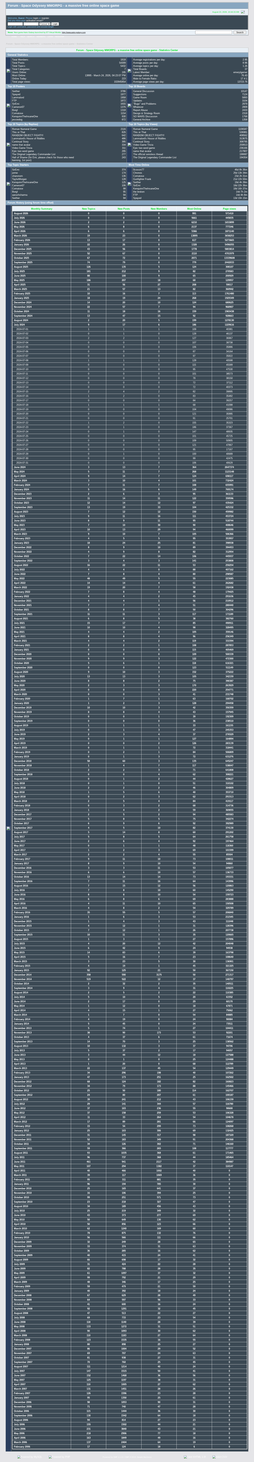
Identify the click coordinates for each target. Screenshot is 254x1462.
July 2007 (19, 1371)
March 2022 (20, 587)
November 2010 (22, 1193)
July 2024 (19, 324)
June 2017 (19, 841)
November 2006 (22, 1406)
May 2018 (19, 792)
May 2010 (19, 1219)
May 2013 (19, 1059)
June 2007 (19, 1375)
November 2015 (22, 925)
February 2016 (21, 912)
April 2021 (19, 636)
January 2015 (21, 970)
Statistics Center (85, 44)
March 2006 (20, 1442)
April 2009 (19, 1277)
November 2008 (22, 1299)
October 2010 (21, 1197)
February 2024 (21, 485)
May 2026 (19, 226)
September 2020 (22, 667)
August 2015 (20, 939)
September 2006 (22, 1415)
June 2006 (19, 1428)
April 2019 (19, 743)
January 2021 (21, 649)
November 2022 (22, 551)
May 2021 (19, 632)
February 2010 (21, 1233)
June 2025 (19, 275)
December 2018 (22, 761)
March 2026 (20, 235)
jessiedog (17, 119)
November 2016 (22, 872)
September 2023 (22, 507)
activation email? (34, 20)
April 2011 (19, 1170)
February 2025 (21, 293)
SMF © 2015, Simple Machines (138, 1457)
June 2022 (19, 574)
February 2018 (21, 805)
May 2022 (19, 578)
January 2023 (21, 543)
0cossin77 (138, 169)
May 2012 (19, 1112)
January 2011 (21, 1184)
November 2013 (22, 1032)
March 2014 (20, 1014)
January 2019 (21, 756)
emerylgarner (240, 72)
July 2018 (19, 783)
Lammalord (18, 97)
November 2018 (22, 765)
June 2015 (19, 948)
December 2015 (22, 921)
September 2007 (22, 1362)
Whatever (138, 107)
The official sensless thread (148, 154)
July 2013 (19, 1050)
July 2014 (19, 997)
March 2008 (20, 1335)
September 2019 (22, 721)
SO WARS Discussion (145, 116)
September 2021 (22, 614)
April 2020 (19, 689)
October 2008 (21, 1304)
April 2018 (19, 796)
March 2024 (20, 480)
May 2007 (19, 1380)
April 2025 (19, 284)
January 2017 (21, 863)
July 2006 (19, 1424)
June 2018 (19, 787)
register (45, 18)
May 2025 (19, 280)
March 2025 (20, 289)
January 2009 (21, 1290)
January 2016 (21, 916)
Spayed (16, 94)
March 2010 (20, 1228)
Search (30, 37)
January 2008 (21, 1344)
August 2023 (20, 511)
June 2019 (19, 734)
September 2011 (22, 1148)
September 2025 (22, 262)
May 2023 (19, 525)
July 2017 (19, 836)
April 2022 (19, 583)
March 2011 (20, 1175)
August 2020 (20, 672)
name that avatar (21, 144)
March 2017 (20, 854)
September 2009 (22, 1255)
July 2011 (19, 1157)
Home (14, 37)
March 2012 (20, 1121)
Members (41, 37)
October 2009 (21, 1250)
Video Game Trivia (22, 148)
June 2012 (19, 1108)
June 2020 (19, 681)
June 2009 (19, 1268)
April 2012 (19, 1117)
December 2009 (22, 1242)
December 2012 (22, 1081)
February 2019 (21, 752)
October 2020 (21, 663)
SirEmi (15, 103)
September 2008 (22, 1308)
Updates (137, 100)
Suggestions (140, 94)
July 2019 (19, 729)
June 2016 (19, 894)
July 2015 (19, 943)
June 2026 (19, 222)
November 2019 (22, 712)
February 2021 (21, 645)
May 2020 (19, 685)
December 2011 (22, 1135)
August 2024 (20, 320)
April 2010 (19, 1224)
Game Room (140, 97)
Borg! (15, 110)
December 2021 (22, 600)
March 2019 (20, 747)
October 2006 (21, 1411)
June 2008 (19, 1322)
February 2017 (21, 859)
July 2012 (19, 1103)
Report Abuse (140, 110)
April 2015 (19, 957)
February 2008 (21, 1339)
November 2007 (22, 1353)
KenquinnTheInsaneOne (25, 116)
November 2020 (22, 658)
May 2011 (18, 1166)
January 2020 (21, 703)
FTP (14, 100)
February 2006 (21, 1446)
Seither (16, 91)
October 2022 (21, 556)
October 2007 (21, 1357)
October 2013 (21, 1037)
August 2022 (20, 565)
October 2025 (21, 258)
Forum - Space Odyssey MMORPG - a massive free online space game (40, 44)
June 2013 (19, 1055)
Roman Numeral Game (24, 129)
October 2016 (21, 876)
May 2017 (19, 845)
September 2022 (22, 560)
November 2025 (22, 253)
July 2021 (19, 623)
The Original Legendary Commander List (33, 154)
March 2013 (20, 1068)
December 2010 (22, 1188)
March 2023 (20, 534)
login (35, 18)
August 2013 (20, 1046)
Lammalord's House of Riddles (28, 138)
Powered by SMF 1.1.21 (113, 1457)
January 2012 (21, 1130)
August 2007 (20, 1366)
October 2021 (21, 609)
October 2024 (21, 311)
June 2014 (19, 1001)
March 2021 (20, 640)
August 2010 (20, 1206)
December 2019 (22, 707)
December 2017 (22, 814)
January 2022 (21, 596)
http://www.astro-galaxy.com (74, 32)
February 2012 (21, 1126)
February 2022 (21, 591)
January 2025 (21, 298)
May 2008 (19, 1326)
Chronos (137, 172)
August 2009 (20, 1259)
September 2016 (22, 881)
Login (50, 37)
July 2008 (19, 1317)
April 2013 (19, 1063)
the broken (138, 191)
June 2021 (19, 627)
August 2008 (20, 1313)
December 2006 (22, 1402)
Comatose (17, 113)
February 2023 (21, 538)
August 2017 (20, 832)
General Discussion (143, 91)
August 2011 (20, 1152)
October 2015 (21, 930)
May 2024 (19, 471)
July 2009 (19, 1264)
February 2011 (21, 1179)
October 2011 (21, 1144)
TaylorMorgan (19, 179)
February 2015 (21, 965)
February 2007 (21, 1393)
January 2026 (21, 244)
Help (22, 37)
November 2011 (22, 1139)
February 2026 (21, 240)
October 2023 (21, 502)
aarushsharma (19, 194)
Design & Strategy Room (146, 113)
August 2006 (20, 1420)
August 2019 (20, 725)
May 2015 (19, 952)
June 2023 (19, 520)
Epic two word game (23, 151)
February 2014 (21, 1019)
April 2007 (19, 1384)
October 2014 (21, 983)
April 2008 (19, 1331)
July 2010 (19, 1210)
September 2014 (22, 988)
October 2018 (21, 770)
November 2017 (22, 819)
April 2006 (19, 1437)
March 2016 (20, 908)
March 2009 (20, 1282)
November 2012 (22, 1086)
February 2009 (21, 1286)
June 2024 (19, 467)
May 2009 (19, 1273)
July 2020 (19, 676)
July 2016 (19, 890)
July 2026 (19, 217)
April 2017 (19, 850)
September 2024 (22, 315)
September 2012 (22, 1095)
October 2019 (21, 716)
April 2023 (19, 529)
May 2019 (19, 738)
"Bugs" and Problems (144, 103)
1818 (123, 59)
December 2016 (22, 868)
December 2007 (22, 1348)
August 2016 (20, 885)
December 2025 (22, 249)
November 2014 (22, 979)
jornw (15, 172)
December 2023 (22, 494)
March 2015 (20, 961)
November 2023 (22, 498)
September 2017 (22, 827)
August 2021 (20, 618)
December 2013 (22, 1028)
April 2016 (19, 903)
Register (59, 37)
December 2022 (22, 547)
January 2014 (21, 1023)
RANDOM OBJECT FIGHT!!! (27, 135)
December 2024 (22, 302)
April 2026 (19, 231)
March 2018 (20, 801)
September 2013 (22, 1041)
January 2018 (21, 810)
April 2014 (19, 1010)
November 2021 (22, 605)
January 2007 (21, 1397)
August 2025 (20, 266)
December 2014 (22, 974)
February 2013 (21, 1072)
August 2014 (20, 992)
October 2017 (21, 823)
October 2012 (21, 1090)
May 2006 (19, 1433)
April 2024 (19, 476)
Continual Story (20, 141)
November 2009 (22, 1246)
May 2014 (19, 1006)
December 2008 (22, 1295)
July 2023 (19, 516)
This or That (18, 132)
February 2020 (21, 698)
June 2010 (19, 1215)
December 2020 (22, 654)
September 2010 (22, 1201)
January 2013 (21, 1077)
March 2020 (20, 694)
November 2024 (22, 307)
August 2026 (20, 213)
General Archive (141, 119)
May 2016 (19, 899)
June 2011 (19, 1161)
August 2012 (20, 1099)
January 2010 (21, 1237)
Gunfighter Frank (142, 179)
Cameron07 (18, 107)
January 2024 (21, 489)
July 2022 (19, 569)
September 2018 (22, 774)
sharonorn (17, 176)
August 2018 (20, 778)
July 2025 (19, 271)
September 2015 (22, 934)
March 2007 (20, 1388)
